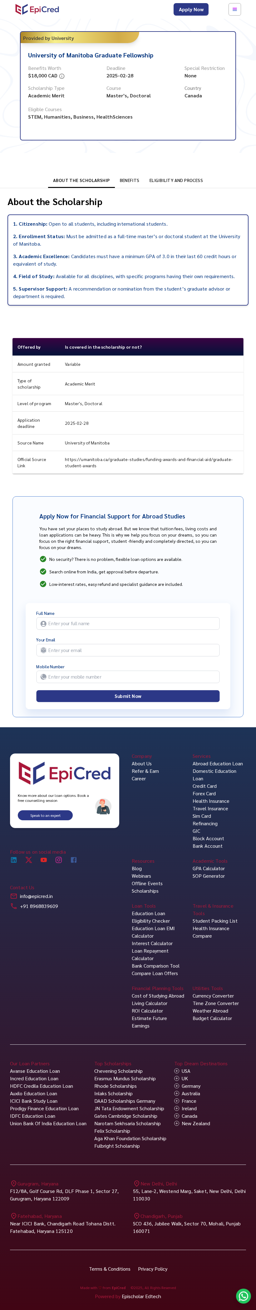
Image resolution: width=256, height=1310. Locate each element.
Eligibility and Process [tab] (176, 180)
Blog (137, 868)
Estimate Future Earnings (149, 1022)
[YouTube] (43, 860)
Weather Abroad (210, 1010)
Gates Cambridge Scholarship (125, 1115)
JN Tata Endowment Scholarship (129, 1108)
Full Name (45, 613)
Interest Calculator (152, 943)
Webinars (141, 875)
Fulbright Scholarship (117, 1145)
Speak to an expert (45, 815)
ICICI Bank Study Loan (33, 1100)
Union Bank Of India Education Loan (48, 1123)
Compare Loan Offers (155, 973)
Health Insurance (211, 800)
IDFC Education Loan (32, 1115)
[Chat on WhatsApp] (243, 1297)
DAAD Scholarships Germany (124, 1100)
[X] (28, 860)
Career (139, 778)
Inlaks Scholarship (113, 1093)
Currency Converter (213, 995)
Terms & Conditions (109, 1268)
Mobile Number (50, 666)
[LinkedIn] (13, 860)
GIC (196, 830)
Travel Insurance (210, 808)
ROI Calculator (147, 1010)
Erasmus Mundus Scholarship (125, 1078)
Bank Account (208, 845)
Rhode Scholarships (115, 1085)
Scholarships (145, 890)
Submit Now (128, 696)
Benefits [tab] (130, 180)
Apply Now (191, 9)
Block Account (208, 838)
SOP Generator (209, 875)
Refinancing (205, 823)
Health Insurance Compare (211, 932)
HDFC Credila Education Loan (41, 1085)
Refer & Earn (145, 771)
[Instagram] (58, 860)
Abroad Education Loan (218, 763)
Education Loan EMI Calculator (153, 932)
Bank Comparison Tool (156, 965)
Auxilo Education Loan (33, 1093)
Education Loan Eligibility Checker (151, 917)
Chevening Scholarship (118, 1070)
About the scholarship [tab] (81, 180)
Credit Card (205, 786)
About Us (142, 763)
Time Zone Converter (216, 1003)
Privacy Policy (152, 1268)
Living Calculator (149, 1003)
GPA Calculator (209, 868)
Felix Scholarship (112, 1130)
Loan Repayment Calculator (150, 954)
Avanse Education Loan (35, 1070)
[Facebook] (73, 860)
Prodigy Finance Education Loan (44, 1108)
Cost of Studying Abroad (158, 995)
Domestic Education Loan (214, 775)
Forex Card (204, 793)
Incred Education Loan (34, 1078)
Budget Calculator (212, 1018)
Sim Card (202, 815)
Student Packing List (215, 920)
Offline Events (147, 883)
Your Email (45, 639)
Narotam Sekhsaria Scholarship (127, 1123)
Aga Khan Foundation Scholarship (130, 1138)
